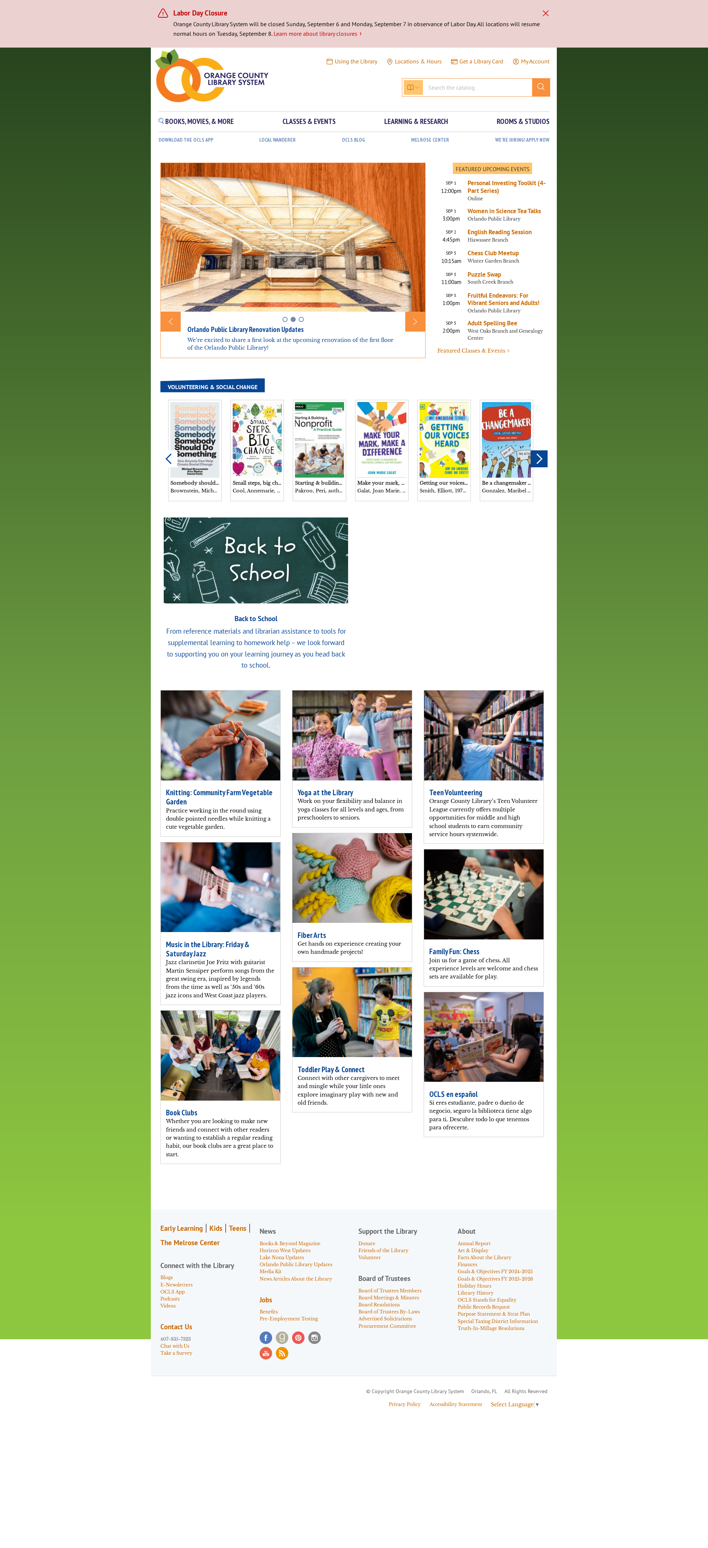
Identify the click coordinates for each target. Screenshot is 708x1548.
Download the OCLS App (186, 140)
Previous (168, 458)
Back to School (256, 618)
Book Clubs (181, 1113)
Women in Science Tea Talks (504, 211)
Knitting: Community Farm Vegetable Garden (219, 797)
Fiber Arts (312, 935)
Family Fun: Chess (454, 951)
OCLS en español (453, 1094)
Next (539, 458)
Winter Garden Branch (493, 261)
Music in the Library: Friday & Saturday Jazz (208, 949)
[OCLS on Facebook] (266, 1337)
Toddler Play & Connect (331, 1069)
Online (475, 198)
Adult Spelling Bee (492, 323)
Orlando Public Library (494, 219)
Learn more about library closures (318, 33)
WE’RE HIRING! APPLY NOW (522, 140)
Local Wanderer (277, 140)
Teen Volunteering (455, 792)
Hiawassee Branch (488, 240)
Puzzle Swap (484, 274)
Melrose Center (430, 140)
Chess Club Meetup (493, 253)
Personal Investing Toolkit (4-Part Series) (507, 187)
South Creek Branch (490, 282)
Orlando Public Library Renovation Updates (245, 329)
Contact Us (176, 1326)
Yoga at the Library (325, 792)
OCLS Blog (353, 140)
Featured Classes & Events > (473, 350)
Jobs (266, 1299)
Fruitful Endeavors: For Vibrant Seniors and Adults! (503, 299)
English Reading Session (500, 232)
